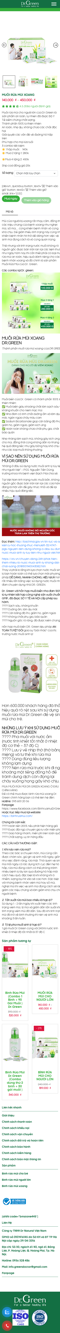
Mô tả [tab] (9, 211)
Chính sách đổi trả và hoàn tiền (22, 1140)
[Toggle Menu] (53, 3)
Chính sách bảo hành (16, 1147)
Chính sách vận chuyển (17, 1134)
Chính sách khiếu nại (15, 1128)
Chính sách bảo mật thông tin (21, 1159)
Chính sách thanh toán (17, 1122)
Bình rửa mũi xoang (14, 1186)
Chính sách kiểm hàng (16, 1153)
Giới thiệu (8, 1115)
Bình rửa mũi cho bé (15, 1173)
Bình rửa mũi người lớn (16, 1180)
